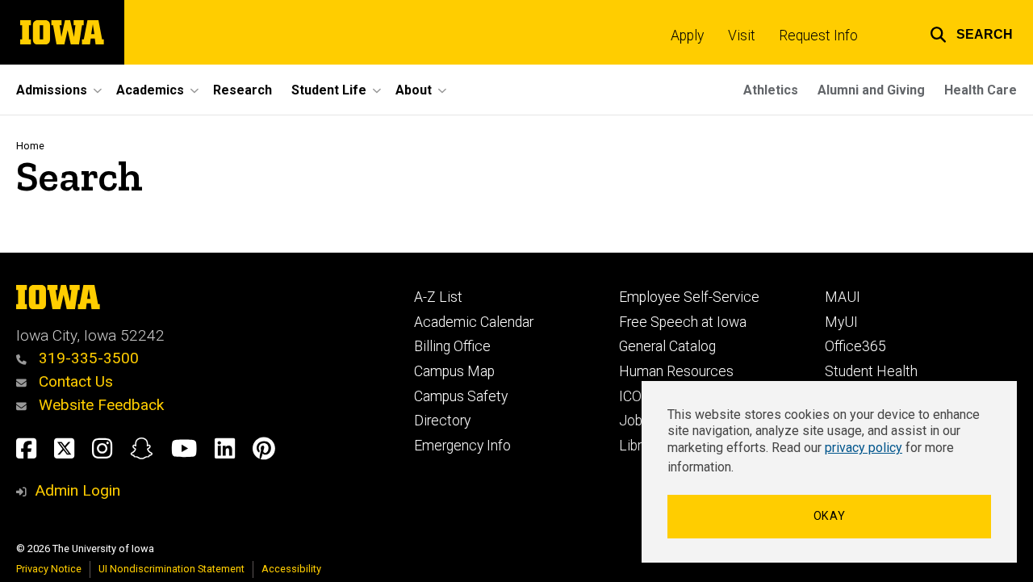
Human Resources (676, 371)
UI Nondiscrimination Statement (171, 569)
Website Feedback (99, 405)
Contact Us (74, 381)
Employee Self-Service (689, 297)
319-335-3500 (87, 358)
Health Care (980, 90)
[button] (971, 32)
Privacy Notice (49, 569)
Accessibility (291, 569)
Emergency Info (462, 446)
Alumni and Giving (871, 90)
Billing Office (452, 346)
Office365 (855, 346)
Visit (741, 35)
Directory (442, 420)
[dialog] (829, 472)
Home (30, 146)
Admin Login (77, 490)
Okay (829, 516)
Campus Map (454, 371)
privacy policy (863, 447)
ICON (635, 396)
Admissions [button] (51, 90)
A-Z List (438, 297)
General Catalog (667, 346)
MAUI (842, 297)
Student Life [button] (328, 90)
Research (242, 90)
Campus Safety (461, 396)
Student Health (871, 371)
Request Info (818, 35)
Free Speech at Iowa (683, 322)
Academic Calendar (473, 322)
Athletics (770, 90)
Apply (687, 35)
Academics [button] (150, 90)
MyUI (841, 322)
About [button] (413, 90)
